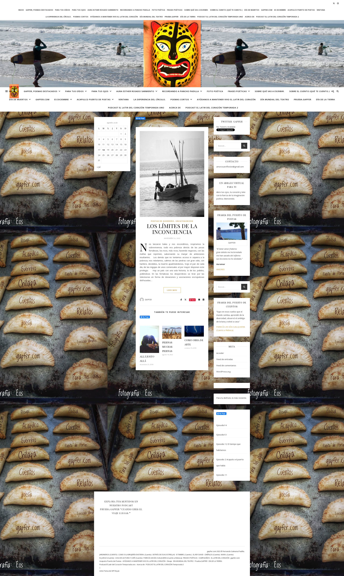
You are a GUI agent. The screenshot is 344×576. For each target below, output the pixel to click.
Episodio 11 (221, 475)
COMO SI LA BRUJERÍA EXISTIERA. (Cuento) (134, 554)
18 (103, 149)
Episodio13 (221, 434)
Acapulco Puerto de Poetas (301, 10)
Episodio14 (221, 425)
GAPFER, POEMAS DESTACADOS (39, 10)
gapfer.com (266, 10)
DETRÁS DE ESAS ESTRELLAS (164, 554)
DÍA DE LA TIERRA (188, 17)
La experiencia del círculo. (58, 17)
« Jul (98, 167)
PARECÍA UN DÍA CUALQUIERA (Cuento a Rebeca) (163, 558)
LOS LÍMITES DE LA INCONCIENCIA (172, 228)
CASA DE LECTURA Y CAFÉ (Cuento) (128, 558)
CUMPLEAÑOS (204, 558)
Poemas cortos (80, 17)
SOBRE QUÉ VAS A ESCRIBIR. (196, 10)
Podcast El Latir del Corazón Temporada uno (220, 17)
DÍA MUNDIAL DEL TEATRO (151, 17)
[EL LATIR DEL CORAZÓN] (172, 55)
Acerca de (249, 17)
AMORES (220, 269)
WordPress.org (223, 371)
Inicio (21, 10)
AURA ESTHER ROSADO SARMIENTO (103, 10)
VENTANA (321, 10)
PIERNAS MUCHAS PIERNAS (167, 347)
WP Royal (115, 571)
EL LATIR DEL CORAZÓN (220, 558)
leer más (172, 290)
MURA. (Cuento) (227, 554)
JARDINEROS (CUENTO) (108, 554)
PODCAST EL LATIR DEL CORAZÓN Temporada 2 (277, 17)
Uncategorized (184, 221)
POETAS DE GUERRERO (162, 221)
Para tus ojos (79, 10)
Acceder (220, 353)
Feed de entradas (224, 359)
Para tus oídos (62, 10)
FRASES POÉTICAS (174, 10)
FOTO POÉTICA (158, 10)
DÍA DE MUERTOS (251, 10)
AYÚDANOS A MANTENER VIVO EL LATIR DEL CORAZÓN (114, 17)
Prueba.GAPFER (171, 17)
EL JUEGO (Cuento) (106, 558)
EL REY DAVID (198, 554)
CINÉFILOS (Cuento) (212, 554)
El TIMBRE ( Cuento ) (184, 554)
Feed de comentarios (226, 365)
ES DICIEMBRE (280, 10)
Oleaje (169, 561)
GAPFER (148, 299)
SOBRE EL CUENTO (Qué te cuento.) (226, 10)
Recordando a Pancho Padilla (135, 10)
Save (193, 300)
